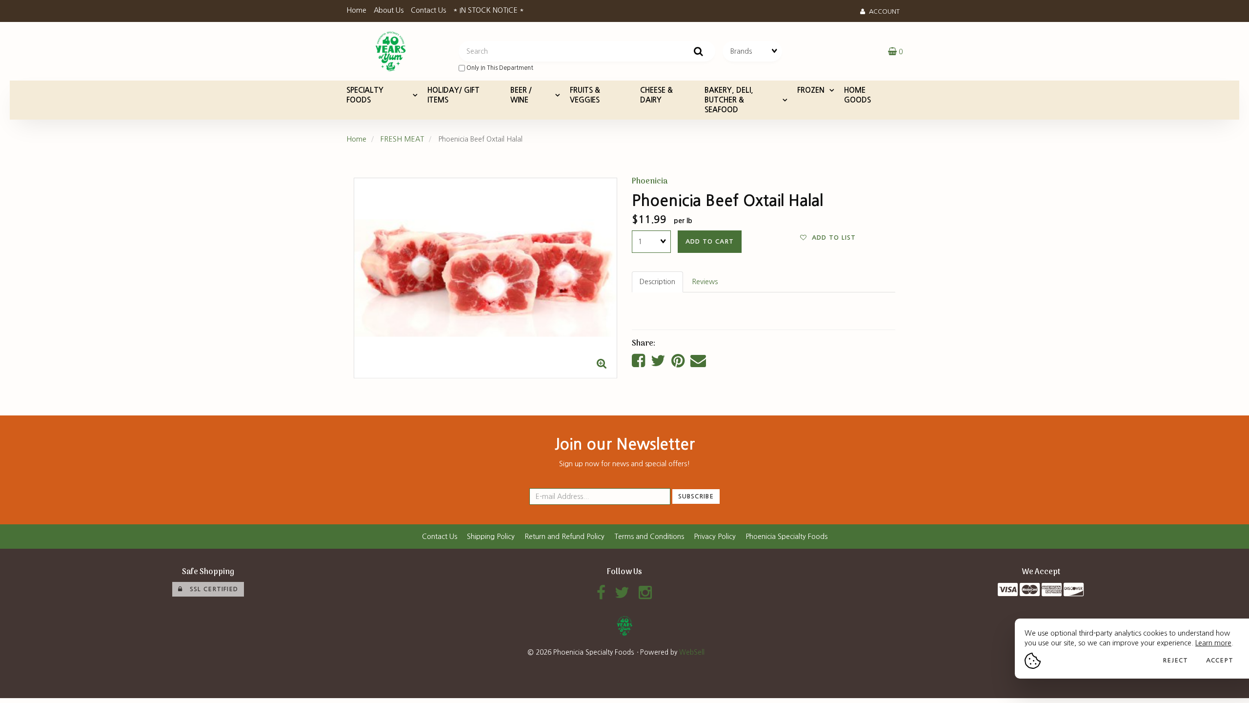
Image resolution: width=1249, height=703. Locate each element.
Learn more (1213, 643)
